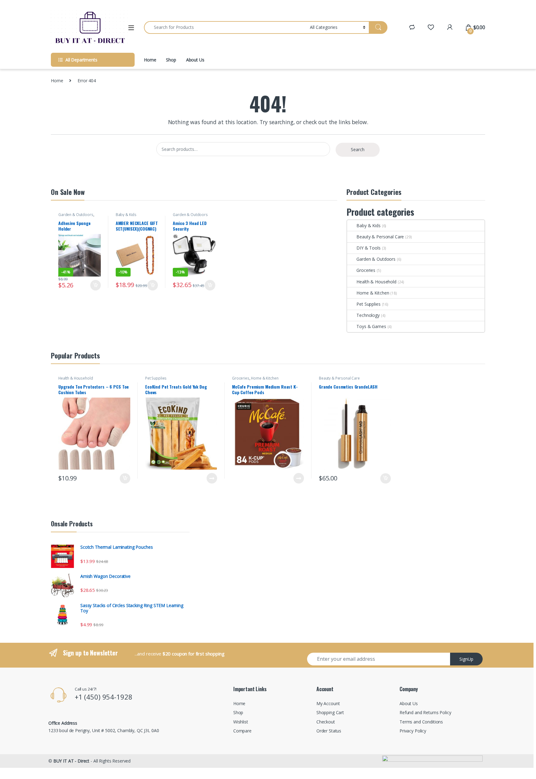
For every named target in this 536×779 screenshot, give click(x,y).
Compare (242, 731)
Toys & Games (371, 326)
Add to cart (95, 285)
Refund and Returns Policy (425, 712)
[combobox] (225, 27)
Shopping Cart (330, 712)
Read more (212, 478)
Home (150, 60)
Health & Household (376, 282)
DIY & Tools (368, 248)
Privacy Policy (413, 731)
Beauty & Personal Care (380, 237)
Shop (171, 60)
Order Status (328, 731)
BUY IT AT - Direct (71, 761)
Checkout (325, 722)
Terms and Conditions (421, 722)
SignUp (466, 659)
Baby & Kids (126, 214)
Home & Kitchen (372, 293)
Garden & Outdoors (75, 214)
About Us (195, 60)
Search (357, 149)
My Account (328, 703)
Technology (368, 315)
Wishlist (240, 722)
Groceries (365, 270)
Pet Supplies (368, 304)
